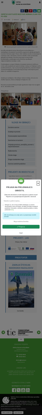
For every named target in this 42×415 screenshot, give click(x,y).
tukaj (12, 210)
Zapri (21, 233)
